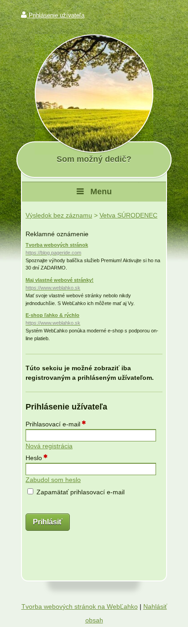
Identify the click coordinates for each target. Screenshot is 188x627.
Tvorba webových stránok (57, 248)
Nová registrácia (49, 446)
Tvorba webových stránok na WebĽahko (79, 606)
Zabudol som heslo (53, 479)
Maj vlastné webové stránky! (60, 283)
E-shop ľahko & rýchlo (53, 319)
